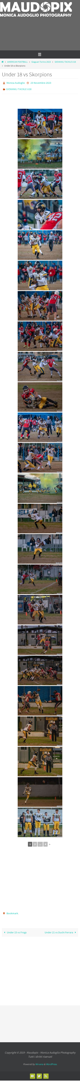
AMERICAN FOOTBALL (17, 62)
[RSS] (45, 1073)
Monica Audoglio (16, 82)
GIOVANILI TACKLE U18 (65, 62)
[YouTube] (32, 1073)
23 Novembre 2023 (41, 82)
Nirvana (39, 1061)
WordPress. (51, 1061)
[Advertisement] (24, 37)
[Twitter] (39, 1073)
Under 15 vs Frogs (16, 930)
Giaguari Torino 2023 (41, 62)
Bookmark (12, 911)
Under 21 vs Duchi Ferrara (59, 930)
